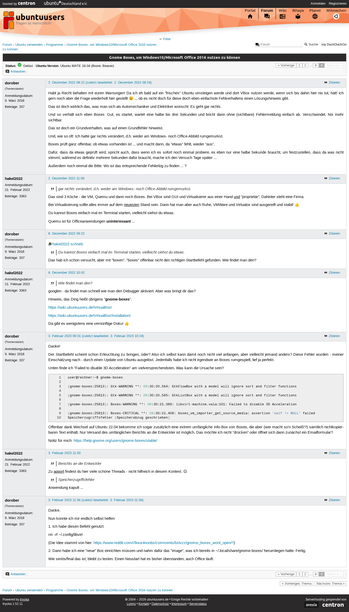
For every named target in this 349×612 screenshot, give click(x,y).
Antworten (17, 72)
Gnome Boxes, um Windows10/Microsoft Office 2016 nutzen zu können (120, 590)
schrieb (77, 244)
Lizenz (131, 604)
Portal (250, 10)
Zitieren (334, 82)
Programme (54, 45)
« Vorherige (286, 65)
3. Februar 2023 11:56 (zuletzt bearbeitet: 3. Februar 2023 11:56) (95, 500)
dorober (12, 83)
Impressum (179, 604)
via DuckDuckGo (333, 45)
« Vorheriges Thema (296, 584)
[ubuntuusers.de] (34, 21)
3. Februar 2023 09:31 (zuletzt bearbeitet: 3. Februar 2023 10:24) (96, 336)
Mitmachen (336, 10)
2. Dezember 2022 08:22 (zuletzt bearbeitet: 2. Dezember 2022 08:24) (100, 82)
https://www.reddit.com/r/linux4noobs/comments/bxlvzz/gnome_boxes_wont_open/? (164, 543)
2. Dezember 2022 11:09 (66, 178)
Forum (267, 10)
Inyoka (24, 600)
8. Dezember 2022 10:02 (66, 273)
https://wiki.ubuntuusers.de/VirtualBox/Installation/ (89, 316)
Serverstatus (198, 604)
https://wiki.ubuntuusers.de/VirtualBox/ (80, 307)
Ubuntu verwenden (29, 45)
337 (22, 107)
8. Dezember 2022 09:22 (66, 234)
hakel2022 (13, 178)
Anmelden (318, 4)
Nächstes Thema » (331, 584)
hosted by (10, 4)
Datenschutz (160, 604)
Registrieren (337, 4)
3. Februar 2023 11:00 (64, 453)
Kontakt (143, 604)
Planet (315, 10)
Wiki (282, 10)
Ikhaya (298, 10)
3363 (22, 196)
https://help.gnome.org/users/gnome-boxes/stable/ (115, 440)
